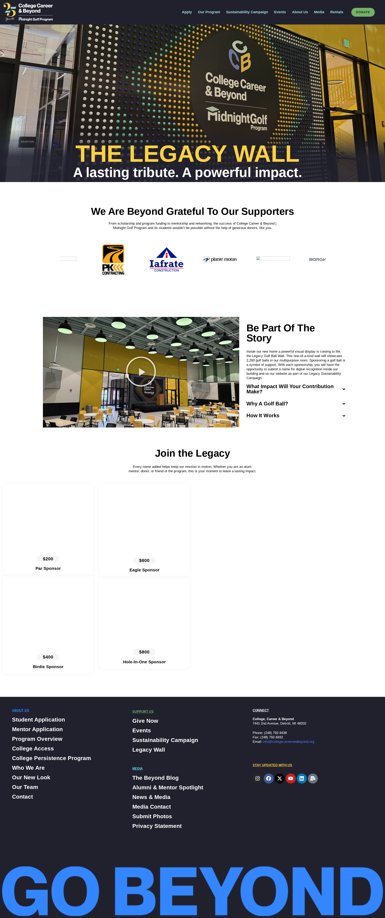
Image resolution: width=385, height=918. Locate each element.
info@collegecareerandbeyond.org (288, 742)
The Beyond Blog (155, 778)
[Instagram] (258, 778)
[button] (141, 372)
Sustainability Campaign (247, 12)
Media (319, 12)
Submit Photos (152, 816)
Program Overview (37, 739)
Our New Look (31, 777)
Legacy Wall (148, 750)
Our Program (209, 12)
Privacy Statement (157, 826)
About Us (300, 12)
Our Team (25, 787)
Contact (22, 797)
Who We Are (28, 768)
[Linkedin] (302, 778)
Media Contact (151, 807)
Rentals (336, 12)
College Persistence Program (51, 758)
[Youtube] (291, 778)
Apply (187, 12)
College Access (33, 748)
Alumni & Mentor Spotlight (167, 787)
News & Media (151, 797)
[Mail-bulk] (313, 778)
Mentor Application (37, 729)
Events (280, 12)
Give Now (145, 721)
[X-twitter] (280, 778)
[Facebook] (269, 778)
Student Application (38, 720)
